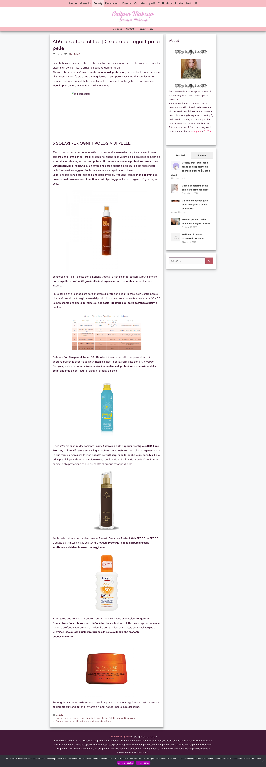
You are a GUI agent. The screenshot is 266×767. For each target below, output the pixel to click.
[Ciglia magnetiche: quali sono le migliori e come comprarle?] (175, 201)
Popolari (180, 155)
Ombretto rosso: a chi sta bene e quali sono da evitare (83, 721)
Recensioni (112, 3)
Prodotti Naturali (186, 3)
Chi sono (117, 29)
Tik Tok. (208, 131)
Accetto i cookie (125, 763)
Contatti (130, 29)
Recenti (202, 155)
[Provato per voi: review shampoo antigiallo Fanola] (175, 224)
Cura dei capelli (144, 3)
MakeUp (85, 3)
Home (73, 3)
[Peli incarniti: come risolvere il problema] (175, 241)
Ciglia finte (165, 3)
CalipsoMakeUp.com (120, 736)
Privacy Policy (146, 29)
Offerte (126, 3)
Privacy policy (143, 763)
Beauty (97, 3)
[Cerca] (209, 261)
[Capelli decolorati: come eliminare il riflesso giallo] (174, 192)
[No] (262, 761)
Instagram (195, 131)
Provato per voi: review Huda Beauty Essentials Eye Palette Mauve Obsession (95, 718)
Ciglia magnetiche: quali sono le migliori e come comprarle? (195, 204)
